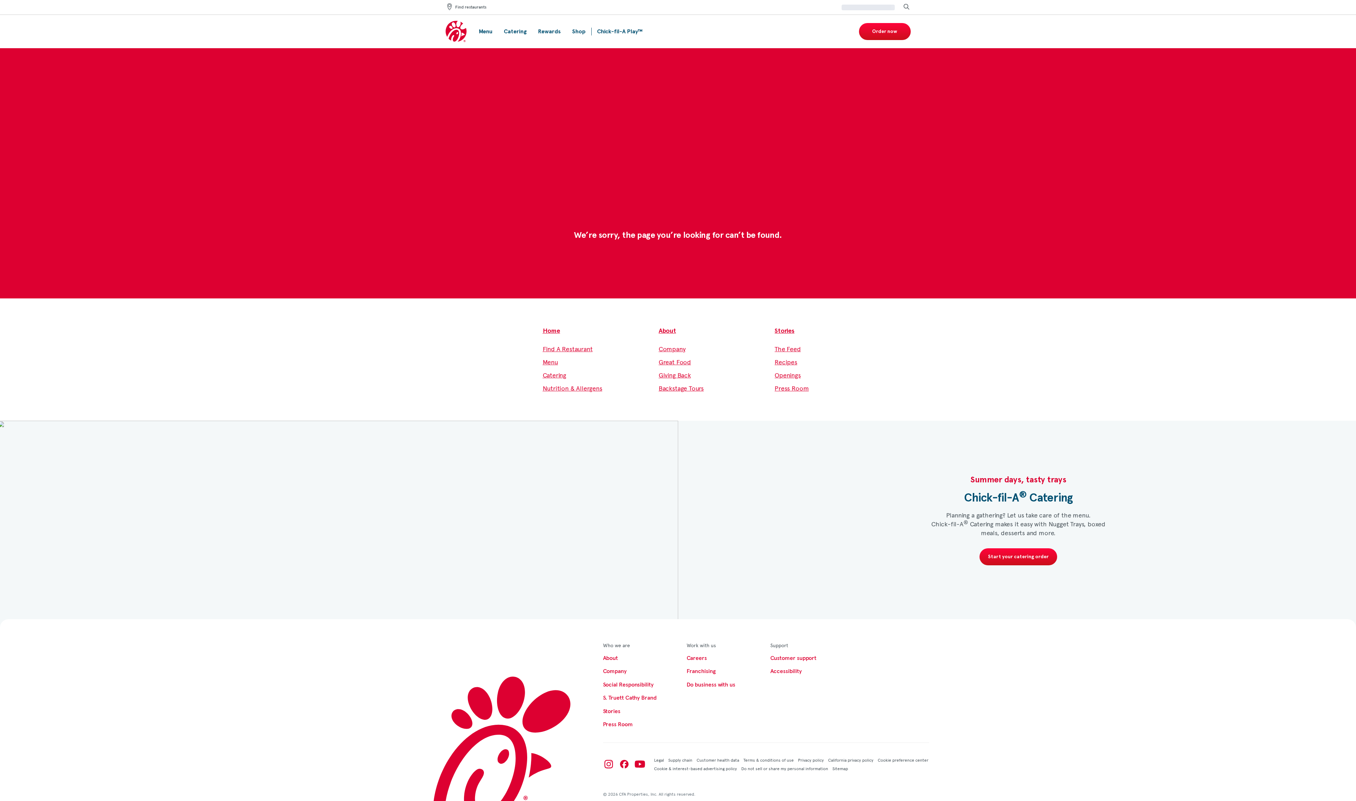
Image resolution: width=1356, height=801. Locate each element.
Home (551, 331)
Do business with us (711, 685)
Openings (788, 374)
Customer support (793, 658)
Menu (550, 361)
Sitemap (840, 768)
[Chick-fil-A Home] (457, 32)
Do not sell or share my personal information (784, 768)
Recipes (786, 361)
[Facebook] (624, 764)
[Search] (906, 7)
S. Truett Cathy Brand (630, 698)
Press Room (792, 387)
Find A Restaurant (568, 348)
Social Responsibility (628, 685)
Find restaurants (470, 7)
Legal (659, 760)
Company (672, 348)
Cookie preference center (903, 760)
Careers (697, 658)
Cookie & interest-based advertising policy (695, 768)
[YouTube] (640, 764)
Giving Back (675, 374)
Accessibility (786, 671)
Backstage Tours (681, 387)
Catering (555, 374)
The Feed (788, 348)
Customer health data (718, 760)
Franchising (701, 671)
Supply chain (680, 760)
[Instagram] (608, 764)
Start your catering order (1018, 556)
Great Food (675, 361)
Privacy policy (811, 760)
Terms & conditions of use (768, 760)
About (667, 331)
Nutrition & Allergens (572, 387)
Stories (784, 331)
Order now (884, 31)
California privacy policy (851, 760)
